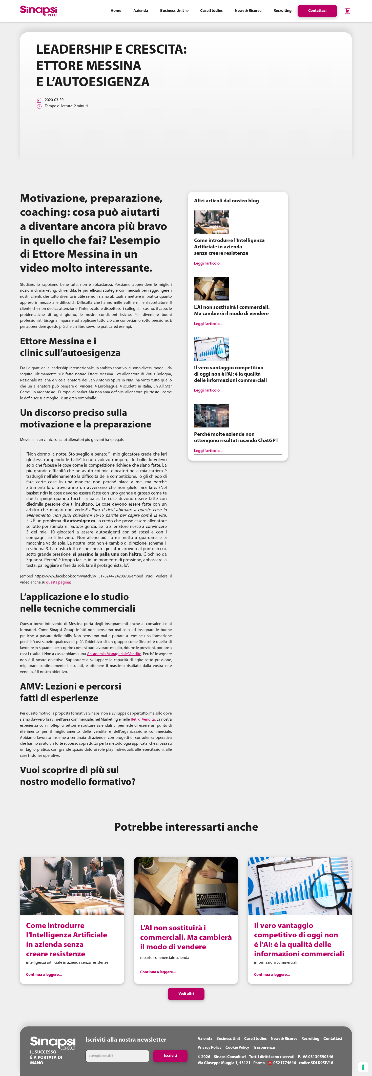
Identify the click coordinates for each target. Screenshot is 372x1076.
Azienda (205, 1039)
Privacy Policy (209, 1048)
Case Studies (255, 1039)
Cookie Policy (237, 1048)
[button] (174, 11)
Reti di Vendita (143, 720)
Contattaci (332, 1039)
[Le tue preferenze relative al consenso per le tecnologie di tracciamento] (363, 1067)
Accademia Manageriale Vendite (114, 654)
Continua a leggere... (44, 975)
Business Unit (228, 1039)
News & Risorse (284, 1039)
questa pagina (58, 582)
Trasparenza (264, 1048)
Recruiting (310, 1039)
